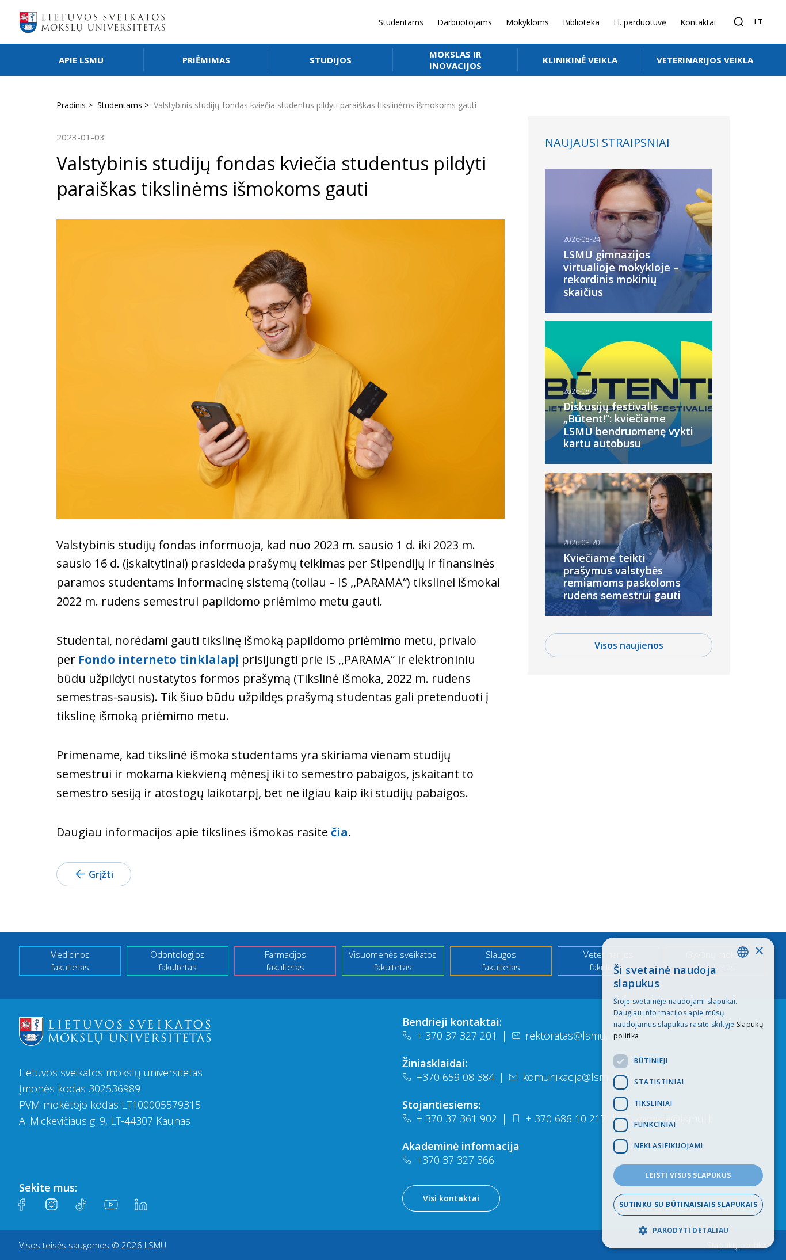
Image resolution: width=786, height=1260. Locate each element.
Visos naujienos (628, 645)
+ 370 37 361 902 (456, 1118)
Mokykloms (527, 22)
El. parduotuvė (639, 22)
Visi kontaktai (451, 1198)
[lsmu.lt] (92, 22)
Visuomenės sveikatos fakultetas (393, 961)
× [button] (758, 951)
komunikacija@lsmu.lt (572, 1077)
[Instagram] (51, 1205)
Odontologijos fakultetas (177, 961)
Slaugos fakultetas (501, 961)
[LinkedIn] (141, 1205)
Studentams (401, 22)
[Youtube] (111, 1205)
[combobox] (743, 952)
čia (339, 832)
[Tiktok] (81, 1205)
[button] (688, 1230)
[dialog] (688, 1093)
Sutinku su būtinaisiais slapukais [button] (688, 1204)
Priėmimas (206, 60)
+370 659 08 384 (455, 1077)
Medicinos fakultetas (70, 961)
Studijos (331, 60)
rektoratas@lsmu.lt (569, 1035)
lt (758, 21)
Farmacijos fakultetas (285, 961)
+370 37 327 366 (455, 1160)
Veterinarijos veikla (705, 60)
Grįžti (101, 874)
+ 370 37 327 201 (456, 1035)
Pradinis (71, 105)
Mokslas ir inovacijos (455, 59)
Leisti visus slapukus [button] (688, 1175)
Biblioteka (581, 22)
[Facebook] (21, 1205)
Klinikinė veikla (580, 60)
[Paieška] (738, 22)
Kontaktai (698, 22)
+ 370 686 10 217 (565, 1118)
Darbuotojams (464, 22)
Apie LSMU (81, 60)
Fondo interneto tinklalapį (158, 659)
